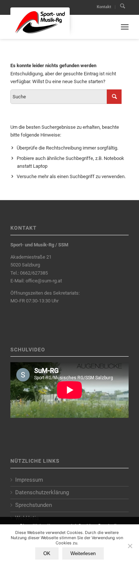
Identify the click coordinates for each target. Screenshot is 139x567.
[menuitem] (104, 7)
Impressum (29, 479)
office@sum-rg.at (44, 281)
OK (46, 553)
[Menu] (125, 27)
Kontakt (104, 6)
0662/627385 (34, 273)
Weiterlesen (83, 553)
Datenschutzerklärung (42, 492)
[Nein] (129, 546)
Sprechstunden (33, 505)
